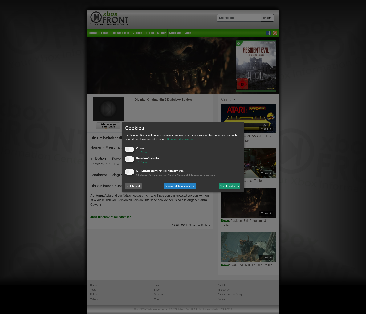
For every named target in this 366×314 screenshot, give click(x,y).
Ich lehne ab (133, 185)
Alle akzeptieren (229, 185)
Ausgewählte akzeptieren (180, 185)
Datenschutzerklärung (180, 139)
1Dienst (142, 152)
